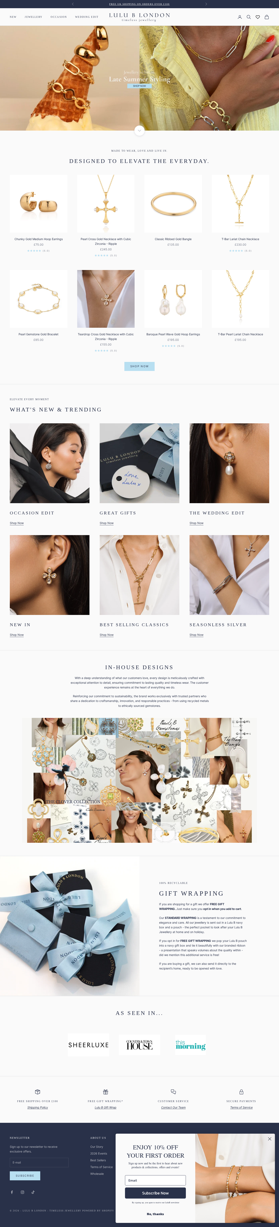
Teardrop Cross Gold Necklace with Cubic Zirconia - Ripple (106, 336)
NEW (13, 17)
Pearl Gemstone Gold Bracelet (38, 334)
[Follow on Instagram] (22, 1192)
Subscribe (25, 1175)
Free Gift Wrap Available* (139, 4)
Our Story (96, 1146)
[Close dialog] (269, 1138)
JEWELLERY (33, 17)
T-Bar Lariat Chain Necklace (240, 239)
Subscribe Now (155, 1193)
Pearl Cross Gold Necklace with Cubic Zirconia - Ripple (106, 241)
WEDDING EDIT (86, 17)
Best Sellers (98, 1160)
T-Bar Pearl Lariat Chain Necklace (240, 334)
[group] (139, 78)
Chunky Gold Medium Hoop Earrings (39, 239)
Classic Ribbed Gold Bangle (173, 239)
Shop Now (139, 366)
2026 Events (98, 1153)
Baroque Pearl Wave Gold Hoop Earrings (173, 334)
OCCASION (59, 17)
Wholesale (97, 1173)
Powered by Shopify (98, 1210)
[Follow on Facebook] (12, 1192)
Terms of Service (101, 1167)
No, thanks (155, 1213)
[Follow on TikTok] (33, 1192)
